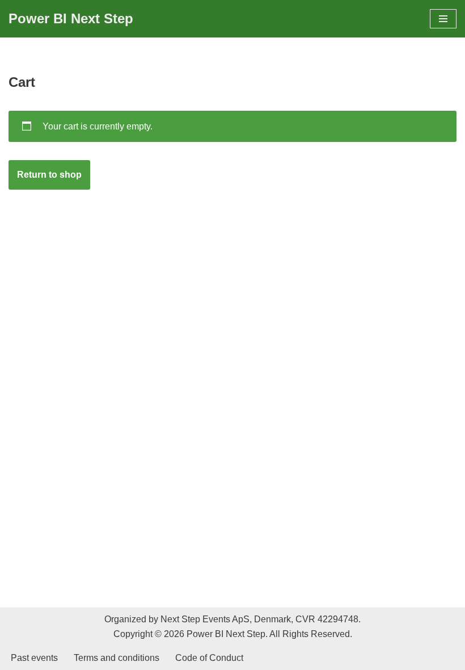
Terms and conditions (116, 658)
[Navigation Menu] (443, 18)
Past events (34, 658)
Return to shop (49, 174)
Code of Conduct (209, 658)
